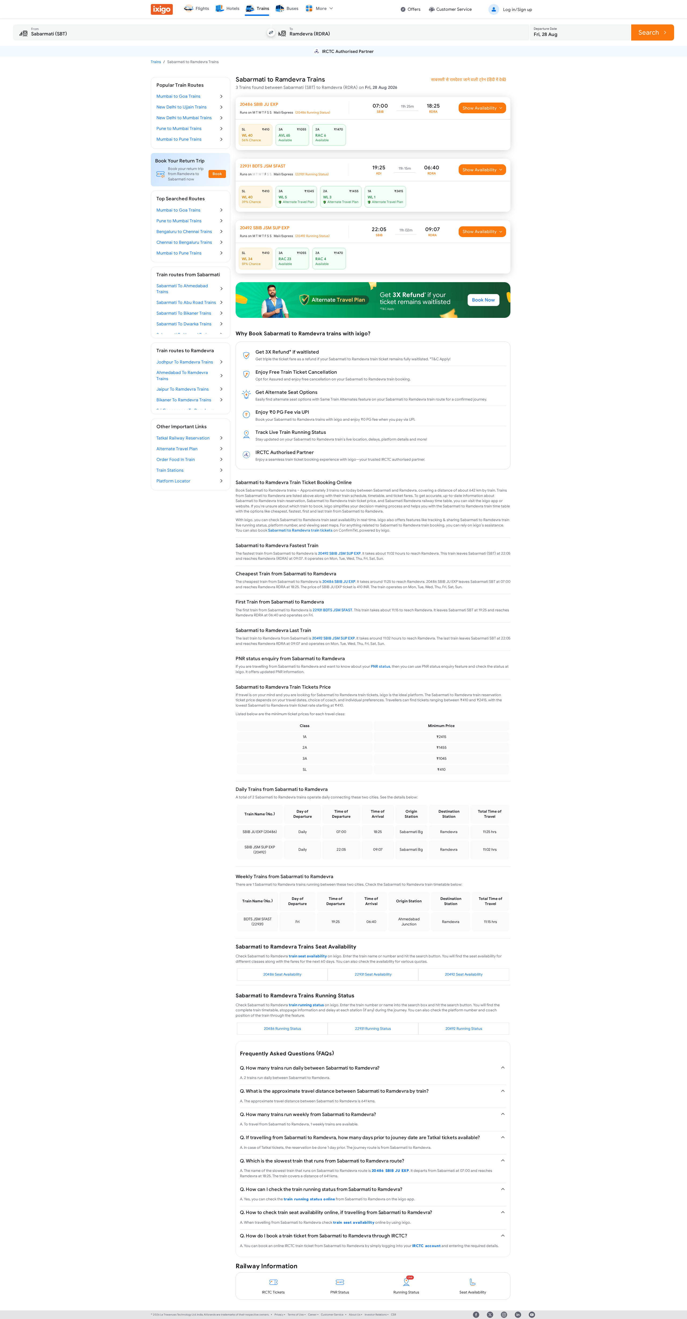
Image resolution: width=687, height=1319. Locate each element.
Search (648, 32)
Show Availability (480, 108)
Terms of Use (296, 1314)
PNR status (380, 666)
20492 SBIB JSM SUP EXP (339, 553)
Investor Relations (376, 1314)
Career (312, 1314)
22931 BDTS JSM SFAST (332, 610)
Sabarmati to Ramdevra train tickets (300, 530)
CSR (393, 1314)
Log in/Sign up (517, 9)
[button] (509, 9)
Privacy (279, 1314)
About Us (354, 1314)
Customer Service (332, 1314)
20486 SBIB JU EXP (338, 581)
